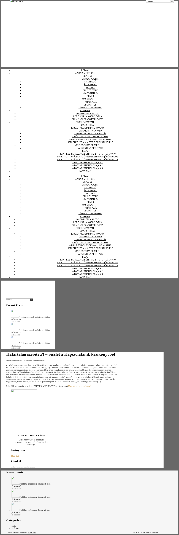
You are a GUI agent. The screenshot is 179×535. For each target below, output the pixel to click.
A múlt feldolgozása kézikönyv (90, 136)
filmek (90, 96)
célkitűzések (90, 90)
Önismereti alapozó (90, 130)
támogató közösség (90, 107)
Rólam (85, 70)
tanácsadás (90, 101)
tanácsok (13, 467)
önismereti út (21, 467)
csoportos (90, 104)
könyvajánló (90, 93)
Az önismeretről (85, 73)
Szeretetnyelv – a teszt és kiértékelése (90, 142)
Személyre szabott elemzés (87, 119)
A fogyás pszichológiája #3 (87, 168)
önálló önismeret (30, 467)
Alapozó (85, 110)
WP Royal (32, 533)
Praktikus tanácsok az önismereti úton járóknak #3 (87, 159)
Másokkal (87, 99)
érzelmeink (90, 84)
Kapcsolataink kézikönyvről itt (81, 386)
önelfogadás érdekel (87, 145)
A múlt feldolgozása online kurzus (90, 139)
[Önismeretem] (16, 1)
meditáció (90, 81)
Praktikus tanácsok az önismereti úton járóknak (87, 153)
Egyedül (87, 75)
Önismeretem (7, 2)
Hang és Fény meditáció (90, 148)
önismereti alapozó (87, 113)
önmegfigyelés (90, 78)
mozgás (90, 87)
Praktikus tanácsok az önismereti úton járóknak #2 (87, 156)
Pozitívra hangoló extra (87, 116)
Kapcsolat (85, 171)
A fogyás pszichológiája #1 (87, 162)
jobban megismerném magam (87, 127)
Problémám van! (85, 122)
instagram (15, 456)
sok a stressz (87, 124)
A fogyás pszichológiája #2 (87, 165)
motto (14, 526)
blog (85, 150)
